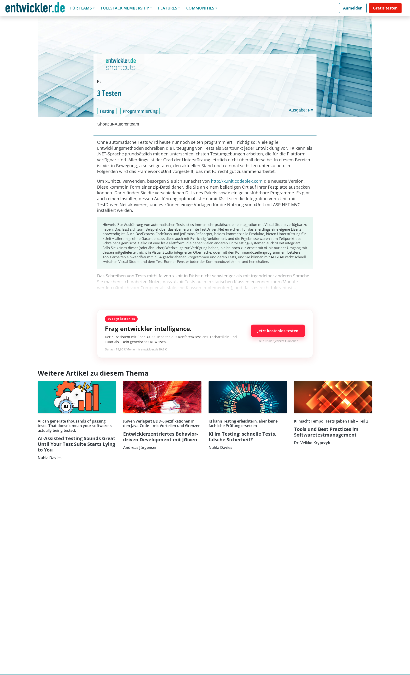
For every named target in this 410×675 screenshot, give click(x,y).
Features (167, 8)
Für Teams (81, 8)
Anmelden (353, 8)
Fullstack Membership (125, 8)
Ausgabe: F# (301, 110)
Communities (200, 8)
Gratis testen (385, 8)
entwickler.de (35, 8)
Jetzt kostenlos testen (277, 330)
